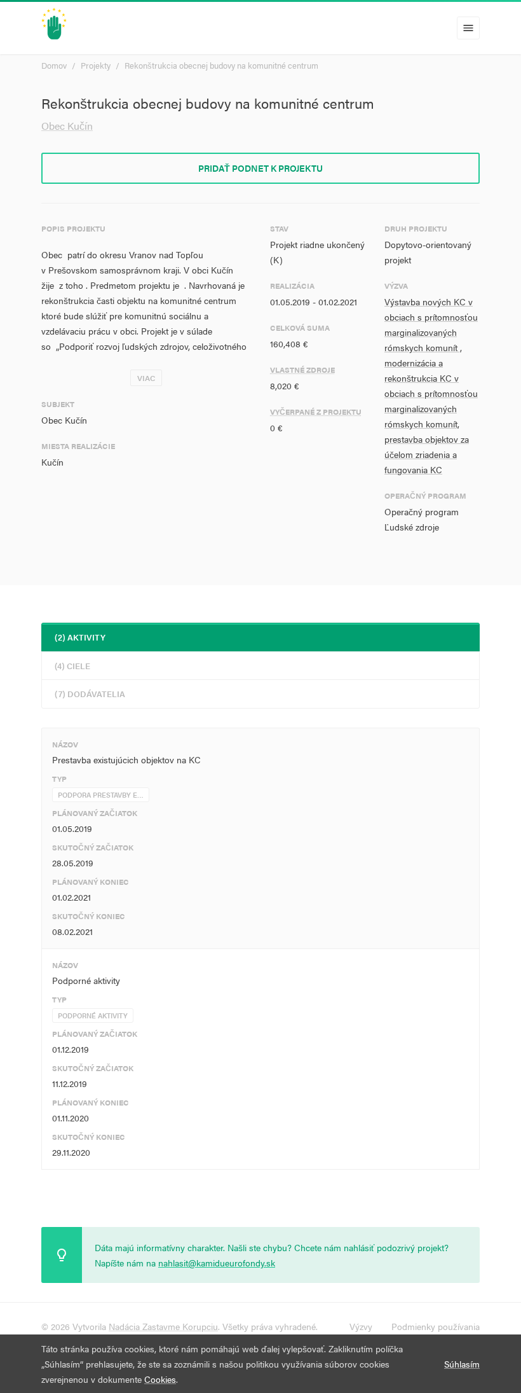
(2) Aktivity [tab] (80, 637)
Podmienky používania (435, 1326)
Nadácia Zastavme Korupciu (163, 1326)
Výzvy (360, 1326)
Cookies (160, 1379)
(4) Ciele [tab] (72, 666)
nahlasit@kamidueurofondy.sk (216, 1262)
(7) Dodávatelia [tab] (90, 694)
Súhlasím (462, 1363)
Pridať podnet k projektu (260, 168)
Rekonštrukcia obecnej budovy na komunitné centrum (221, 65)
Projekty (96, 65)
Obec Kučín (67, 125)
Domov (54, 65)
